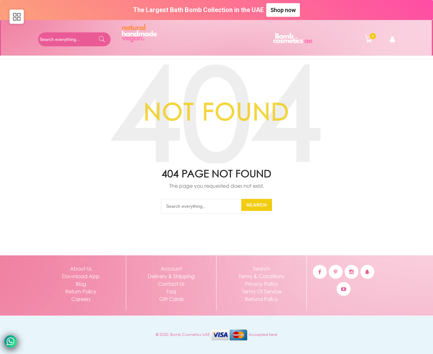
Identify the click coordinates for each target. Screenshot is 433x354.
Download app (81, 276)
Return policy (80, 291)
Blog (81, 283)
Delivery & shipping (171, 276)
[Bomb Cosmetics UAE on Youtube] (344, 289)
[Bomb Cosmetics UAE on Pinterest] (336, 272)
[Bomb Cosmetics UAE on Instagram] (352, 272)
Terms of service (261, 291)
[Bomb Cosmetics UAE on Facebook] (320, 272)
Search (256, 204)
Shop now (283, 10)
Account (171, 268)
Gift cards (171, 299)
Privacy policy (261, 283)
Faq (171, 291)
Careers (80, 299)
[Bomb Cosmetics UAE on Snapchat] (367, 272)
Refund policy (261, 299)
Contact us (171, 283)
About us (81, 268)
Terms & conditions (261, 276)
